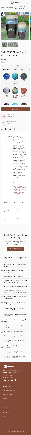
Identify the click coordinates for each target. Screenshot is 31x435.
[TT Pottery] (15, 2)
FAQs (4, 416)
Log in (3, 62)
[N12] (6, 90)
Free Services (7, 402)
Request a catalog (15, 248)
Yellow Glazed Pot (19, 186)
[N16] (23, 90)
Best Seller (6, 69)
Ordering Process (8, 394)
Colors (5, 398)
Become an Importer (9, 390)
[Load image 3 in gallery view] (15, 44)
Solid (15, 69)
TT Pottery (13, 431)
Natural (23, 69)
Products (9, 7)
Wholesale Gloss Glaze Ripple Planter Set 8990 (21, 7)
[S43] (15, 90)
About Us (6, 412)
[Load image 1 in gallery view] (4, 44)
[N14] (23, 75)
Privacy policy (20, 431)
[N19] (15, 75)
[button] (3, 3)
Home (3, 7)
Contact (5, 420)
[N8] (6, 75)
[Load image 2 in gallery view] (10, 44)
